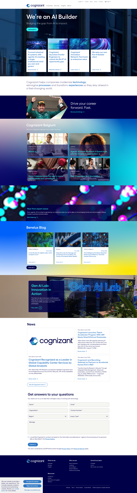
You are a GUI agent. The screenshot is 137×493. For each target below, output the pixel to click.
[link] (35, 5)
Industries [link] (50, 463)
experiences (76, 85)
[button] (108, 2)
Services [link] (50, 465)
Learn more (74, 69)
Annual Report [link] (72, 467)
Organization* (33, 410)
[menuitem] (81, 2)
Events (95, 1)
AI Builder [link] (93, 463)
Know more (31, 262)
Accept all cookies (32, 481)
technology (79, 82)
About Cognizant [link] (73, 463)
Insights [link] (50, 467)
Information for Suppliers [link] (54, 480)
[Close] (41, 478)
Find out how (32, 69)
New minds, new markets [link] (97, 467)
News (91, 1)
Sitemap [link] (68, 487)
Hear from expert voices (37, 209)
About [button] (69, 5)
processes (45, 85)
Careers (87, 1)
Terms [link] (73, 487)
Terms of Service (79, 448)
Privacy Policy (66, 448)
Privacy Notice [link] (79, 487)
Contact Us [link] (50, 476)
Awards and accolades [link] (74, 470)
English (80, 1)
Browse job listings (77, 112)
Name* (31, 404)
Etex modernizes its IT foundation (85, 176)
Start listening (31, 217)
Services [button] (56, 5)
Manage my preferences (32, 490)
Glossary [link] (50, 481)
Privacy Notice (50, 439)
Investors (101, 1)
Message (32, 422)
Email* (73, 404)
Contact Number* (76, 410)
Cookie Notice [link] (87, 487)
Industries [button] (49, 5)
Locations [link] (71, 465)
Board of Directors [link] (73, 468)
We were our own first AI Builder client (99, 54)
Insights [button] (63, 5)
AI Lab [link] (92, 465)
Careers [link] (49, 478)
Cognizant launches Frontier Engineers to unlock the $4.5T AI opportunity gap (57, 57)
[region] (21, 485)
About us (33, 151)
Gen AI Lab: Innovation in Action (41, 290)
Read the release (54, 69)
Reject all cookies (32, 486)
